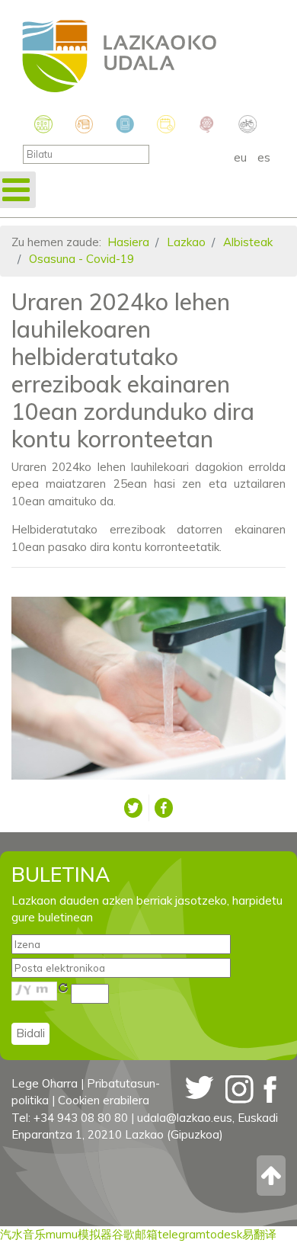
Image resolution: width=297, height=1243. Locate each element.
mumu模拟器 (79, 1234)
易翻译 (259, 1234)
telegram (182, 1234)
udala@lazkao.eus (184, 1117)
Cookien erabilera (103, 1100)
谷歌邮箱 (135, 1234)
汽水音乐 (23, 1234)
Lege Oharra (44, 1083)
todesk (224, 1234)
